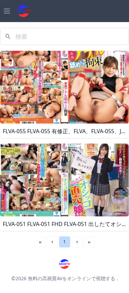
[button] (52, 241)
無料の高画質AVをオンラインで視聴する (71, 278)
